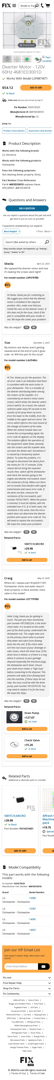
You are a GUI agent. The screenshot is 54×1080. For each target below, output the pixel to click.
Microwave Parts (17, 1040)
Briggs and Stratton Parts (20, 1003)
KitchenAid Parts (13, 1014)
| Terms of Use (17, 1073)
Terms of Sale (37, 1073)
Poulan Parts (39, 1018)
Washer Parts (35, 1029)
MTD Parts (11, 1018)
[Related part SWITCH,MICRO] (15, 548)
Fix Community (11, 993)
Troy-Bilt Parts (18, 1022)
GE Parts (34, 1007)
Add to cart (36, 87)
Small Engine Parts (36, 1043)
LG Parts (27, 1014)
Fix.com (7, 977)
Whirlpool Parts (33, 1022)
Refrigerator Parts (19, 1032)
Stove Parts (12, 1036)
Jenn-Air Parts (35, 1011)
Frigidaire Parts (20, 1007)
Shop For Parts (11, 988)
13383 (32, 898)
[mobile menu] (14, 5)
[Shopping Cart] (47, 5)
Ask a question (27, 208)
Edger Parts (37, 1047)
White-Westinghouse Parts (26, 1025)
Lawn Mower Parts (16, 1043)
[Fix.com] (6, 5)
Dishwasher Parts (18, 1029)
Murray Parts (25, 1018)
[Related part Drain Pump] (15, 717)
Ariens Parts (33, 1000)
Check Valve (32, 740)
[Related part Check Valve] (15, 745)
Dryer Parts (36, 1032)
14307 (32, 929)
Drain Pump (31, 713)
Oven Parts (26, 1036)
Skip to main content (27, 12)
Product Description (14, 130)
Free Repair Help (12, 983)
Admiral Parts (19, 1000)
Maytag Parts (40, 1014)
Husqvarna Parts (18, 1011)
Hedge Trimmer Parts (19, 1047)
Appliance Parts (35, 1040)
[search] (36, 5)
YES (26, 327)
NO (33, 327)
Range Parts (39, 1036)
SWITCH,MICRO (34, 544)
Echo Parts (38, 1003)
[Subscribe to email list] (44, 966)
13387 (32, 908)
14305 (32, 919)
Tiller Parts (27, 1051)
